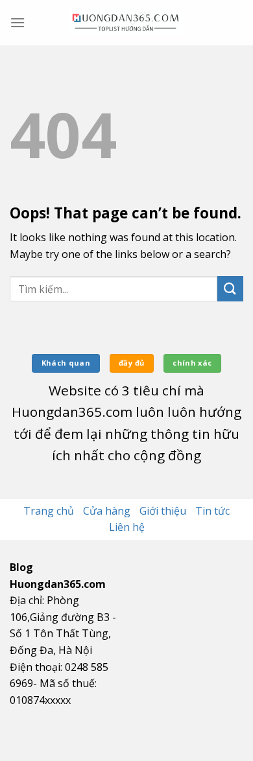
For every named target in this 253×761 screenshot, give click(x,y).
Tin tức (212, 511)
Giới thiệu (162, 511)
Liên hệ (127, 527)
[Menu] (17, 22)
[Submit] (230, 288)
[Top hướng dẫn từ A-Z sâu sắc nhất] (126, 22)
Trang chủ (48, 511)
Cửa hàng (106, 511)
